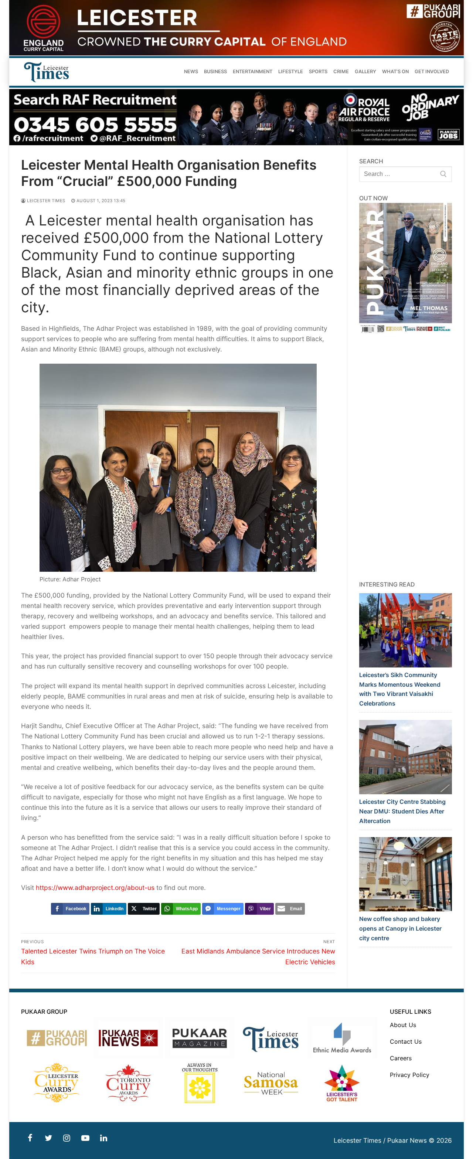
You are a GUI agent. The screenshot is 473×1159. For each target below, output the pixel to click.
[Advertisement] (405, 457)
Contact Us (406, 1041)
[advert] (236, 53)
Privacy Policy (409, 1074)
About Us (403, 1025)
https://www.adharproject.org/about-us (95, 887)
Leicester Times (45, 200)
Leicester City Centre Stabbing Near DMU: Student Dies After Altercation (402, 811)
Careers (401, 1058)
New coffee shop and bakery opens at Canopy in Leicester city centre (400, 928)
